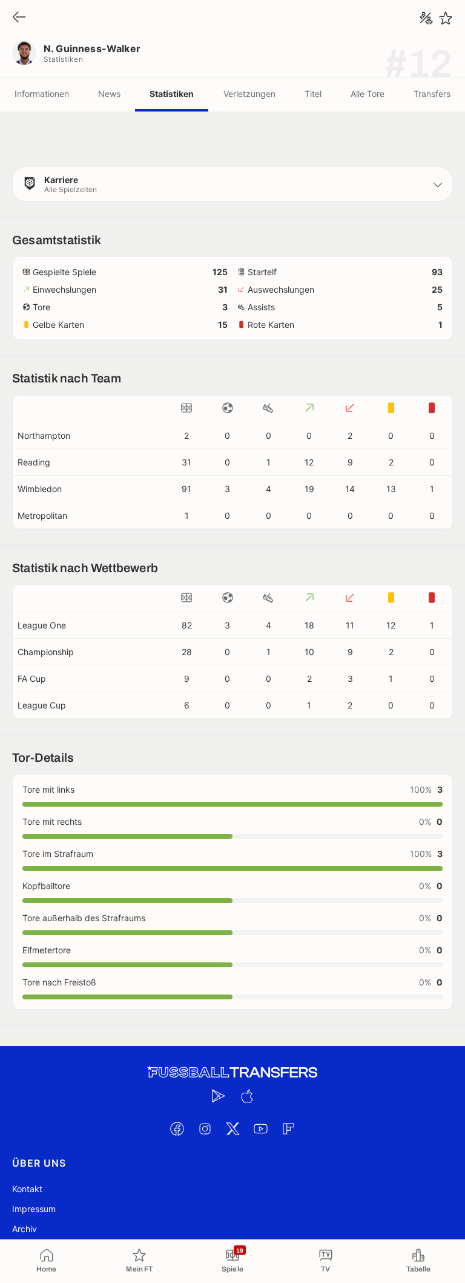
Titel (313, 93)
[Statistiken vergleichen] (426, 18)
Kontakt (27, 1189)
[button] (232, 184)
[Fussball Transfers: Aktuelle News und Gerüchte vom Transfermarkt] (232, 1072)
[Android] (218, 1096)
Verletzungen (249, 93)
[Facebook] (177, 1128)
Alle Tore (367, 93)
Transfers (432, 93)
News (109, 93)
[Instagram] (205, 1128)
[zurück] (19, 18)
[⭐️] (445, 18)
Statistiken (172, 93)
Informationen (42, 93)
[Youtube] (260, 1128)
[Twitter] (232, 1128)
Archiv (24, 1229)
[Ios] (246, 1096)
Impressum (34, 1209)
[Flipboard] (288, 1128)
